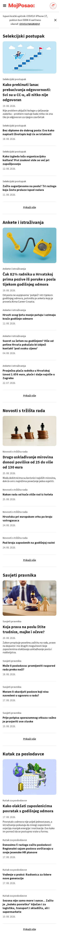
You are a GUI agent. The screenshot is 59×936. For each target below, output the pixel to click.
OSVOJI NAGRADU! (29, 23)
